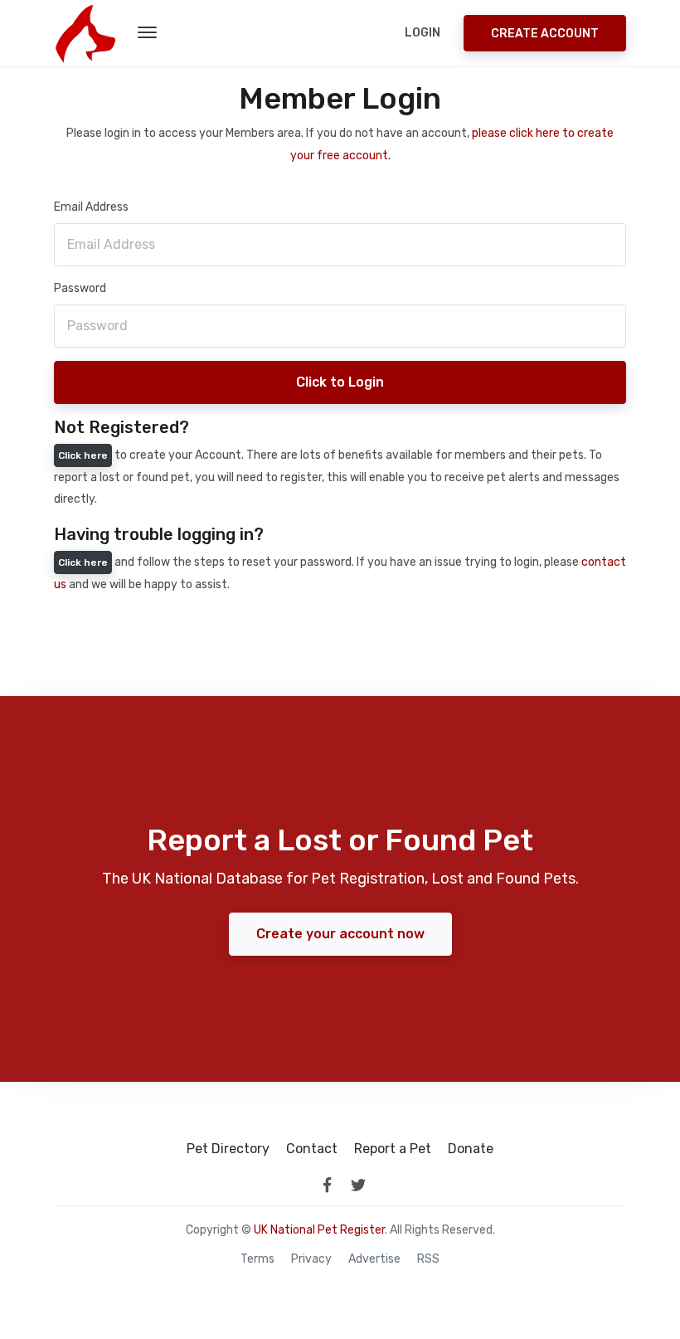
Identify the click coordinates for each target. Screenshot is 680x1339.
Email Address (91, 207)
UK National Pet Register (319, 1230)
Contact (312, 1149)
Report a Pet (392, 1149)
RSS (428, 1259)
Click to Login (340, 382)
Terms (257, 1259)
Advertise (374, 1259)
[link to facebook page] (327, 1184)
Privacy (311, 1259)
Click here (83, 455)
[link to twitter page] (358, 1184)
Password (80, 288)
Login (422, 33)
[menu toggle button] (147, 33)
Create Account (545, 34)
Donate (470, 1149)
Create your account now (340, 934)
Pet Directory (228, 1149)
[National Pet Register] (85, 33)
